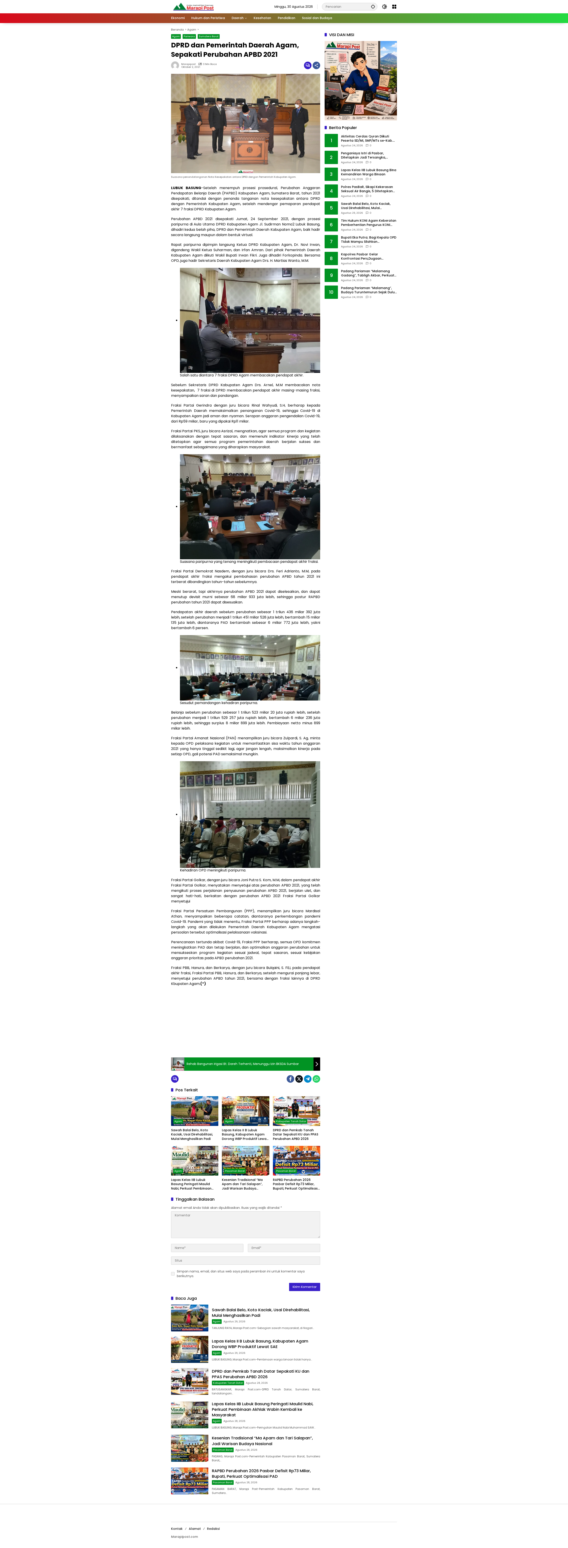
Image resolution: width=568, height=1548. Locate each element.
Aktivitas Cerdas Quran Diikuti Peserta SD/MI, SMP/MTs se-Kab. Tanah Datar (367, 138)
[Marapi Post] (193, 6)
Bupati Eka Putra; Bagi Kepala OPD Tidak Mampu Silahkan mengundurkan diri (368, 239)
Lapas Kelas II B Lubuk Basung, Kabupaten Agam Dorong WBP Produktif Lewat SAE (245, 1134)
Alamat (195, 1528)
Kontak (177, 1528)
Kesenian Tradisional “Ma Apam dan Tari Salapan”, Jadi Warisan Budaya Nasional (242, 1184)
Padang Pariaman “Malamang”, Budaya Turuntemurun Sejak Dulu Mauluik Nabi (368, 290)
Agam (176, 36)
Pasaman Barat (235, 1171)
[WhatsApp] (316, 1079)
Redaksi (213, 1528)
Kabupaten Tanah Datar (291, 1121)
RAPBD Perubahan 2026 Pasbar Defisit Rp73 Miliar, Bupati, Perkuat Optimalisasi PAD (295, 1184)
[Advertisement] (245, 1022)
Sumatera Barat (209, 36)
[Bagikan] (316, 65)
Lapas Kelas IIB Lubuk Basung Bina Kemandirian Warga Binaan (368, 172)
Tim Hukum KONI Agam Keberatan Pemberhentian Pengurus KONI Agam (368, 223)
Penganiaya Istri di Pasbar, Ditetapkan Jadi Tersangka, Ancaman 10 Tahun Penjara (363, 155)
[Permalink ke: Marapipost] (176, 65)
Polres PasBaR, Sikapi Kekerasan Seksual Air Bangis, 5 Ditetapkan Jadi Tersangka (367, 189)
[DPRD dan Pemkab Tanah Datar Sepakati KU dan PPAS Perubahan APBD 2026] (296, 1111)
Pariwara (189, 36)
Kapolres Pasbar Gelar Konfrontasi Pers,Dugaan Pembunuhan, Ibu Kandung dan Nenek (366, 256)
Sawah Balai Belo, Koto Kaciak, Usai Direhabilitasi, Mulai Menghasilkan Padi (192, 1134)
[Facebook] (290, 1079)
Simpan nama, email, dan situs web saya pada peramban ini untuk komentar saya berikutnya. (241, 1273)
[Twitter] (299, 1079)
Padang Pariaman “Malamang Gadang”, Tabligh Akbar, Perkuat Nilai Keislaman (367, 273)
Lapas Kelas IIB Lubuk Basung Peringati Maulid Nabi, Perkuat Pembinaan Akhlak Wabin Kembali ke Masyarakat (191, 1184)
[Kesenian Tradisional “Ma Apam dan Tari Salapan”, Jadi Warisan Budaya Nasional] (245, 1161)
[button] (373, 6)
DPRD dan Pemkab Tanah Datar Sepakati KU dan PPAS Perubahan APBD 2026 (295, 1134)
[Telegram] (308, 1079)
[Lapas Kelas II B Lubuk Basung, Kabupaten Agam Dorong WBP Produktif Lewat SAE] (245, 1111)
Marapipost (188, 64)
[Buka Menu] (394, 6)
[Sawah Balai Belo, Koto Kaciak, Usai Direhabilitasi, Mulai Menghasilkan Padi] (194, 1111)
